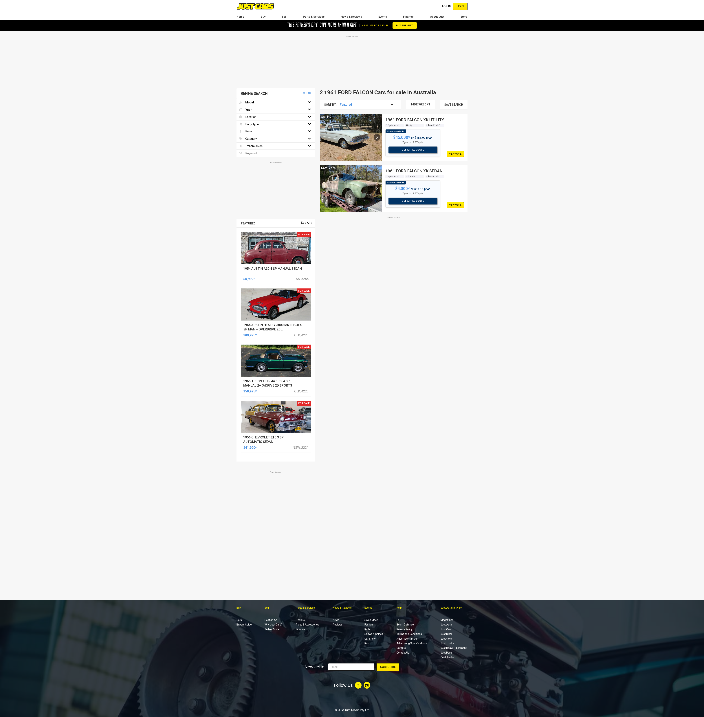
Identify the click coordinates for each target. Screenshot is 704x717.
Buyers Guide (244, 624)
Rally (367, 629)
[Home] (255, 6)
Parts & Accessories (307, 624)
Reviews (337, 624)
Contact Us (403, 652)
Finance (408, 16)
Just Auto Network (451, 607)
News (336, 620)
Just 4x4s (446, 638)
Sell (284, 16)
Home (240, 16)
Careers (401, 647)
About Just (437, 16)
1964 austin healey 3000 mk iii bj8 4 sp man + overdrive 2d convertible (272, 329)
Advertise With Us (407, 638)
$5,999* (249, 279)
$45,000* (401, 137)
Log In (446, 6)
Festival (368, 624)
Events (382, 16)
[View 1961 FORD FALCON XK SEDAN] (377, 188)
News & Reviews (351, 16)
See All (305, 222)
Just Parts (446, 652)
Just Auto (446, 624)
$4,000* (402, 188)
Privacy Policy (404, 629)
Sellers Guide (272, 629)
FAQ (399, 620)
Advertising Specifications (412, 643)
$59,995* (250, 391)
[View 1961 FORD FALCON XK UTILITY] (377, 137)
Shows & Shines (373, 633)
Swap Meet (371, 620)
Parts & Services (313, 16)
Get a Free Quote (413, 149)
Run (366, 643)
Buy (263, 16)
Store (464, 16)
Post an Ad (271, 620)
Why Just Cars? (273, 624)
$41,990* (250, 447)
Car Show (370, 638)
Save (453, 104)
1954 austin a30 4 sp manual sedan (272, 268)
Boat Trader (447, 657)
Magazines (447, 620)
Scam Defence (405, 624)
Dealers (300, 620)
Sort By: (330, 104)
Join (460, 6)
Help (399, 607)
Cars (239, 620)
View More (455, 153)
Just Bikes (446, 633)
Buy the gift (404, 25)
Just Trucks (447, 643)
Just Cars (446, 629)
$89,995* (250, 335)
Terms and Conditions (409, 633)
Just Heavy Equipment (454, 647)
